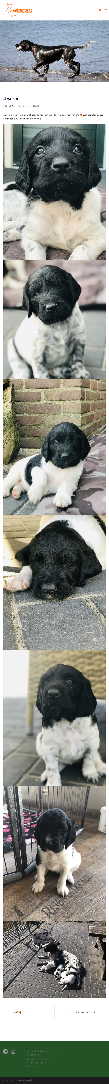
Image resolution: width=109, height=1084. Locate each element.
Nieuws (35, 106)
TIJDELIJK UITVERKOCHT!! (82, 1012)
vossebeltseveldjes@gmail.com (42, 1051)
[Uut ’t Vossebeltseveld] (18, 9)
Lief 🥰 (17, 1012)
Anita (11, 106)
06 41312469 (33, 1054)
